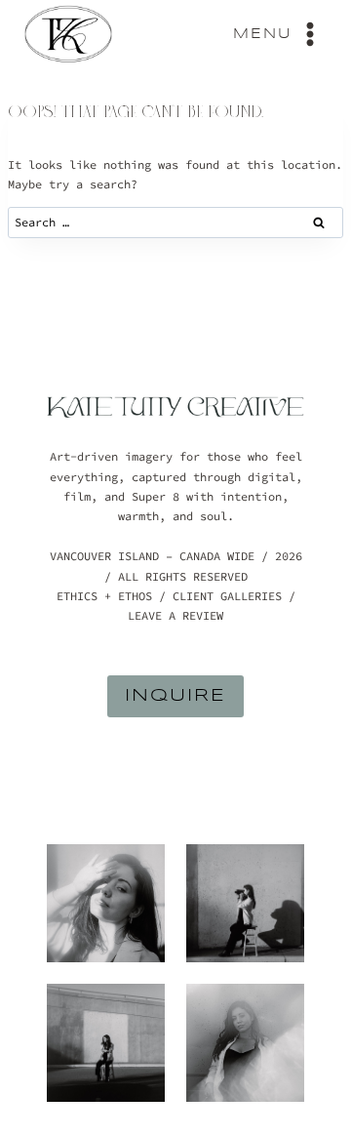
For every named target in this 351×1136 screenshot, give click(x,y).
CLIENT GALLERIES (227, 595)
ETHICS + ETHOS (104, 595)
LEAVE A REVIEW (175, 615)
